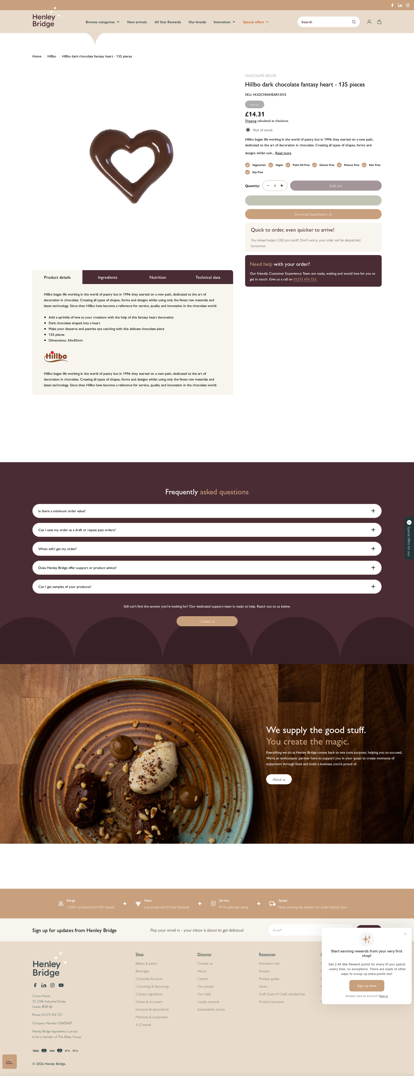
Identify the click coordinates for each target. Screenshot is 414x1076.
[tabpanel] (132, 339)
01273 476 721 (304, 278)
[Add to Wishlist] (313, 200)
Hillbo (51, 55)
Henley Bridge (55, 1063)
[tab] (57, 277)
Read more (283, 152)
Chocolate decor (260, 75)
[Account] (369, 22)
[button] (409, 538)
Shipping (250, 120)
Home (36, 55)
